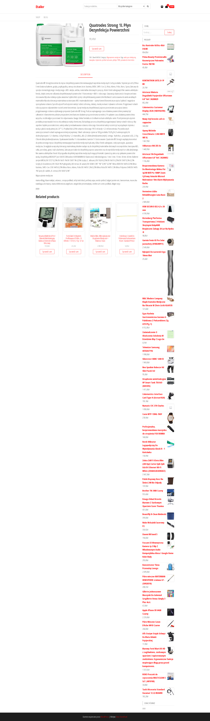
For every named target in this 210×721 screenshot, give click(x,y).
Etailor (40, 6)
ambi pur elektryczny (130, 57)
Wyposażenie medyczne (113, 57)
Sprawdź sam (96, 48)
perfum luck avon (107, 60)
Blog (46, 17)
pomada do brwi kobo (127, 60)
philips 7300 (116, 60)
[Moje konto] (162, 6)
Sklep (38, 17)
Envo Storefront (121, 716)
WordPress (105, 716)
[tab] (87, 74)
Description (85, 74)
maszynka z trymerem (95, 60)
